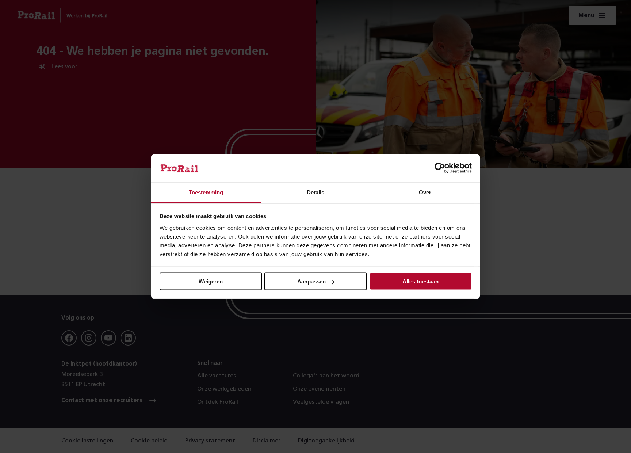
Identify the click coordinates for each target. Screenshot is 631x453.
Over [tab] (425, 192)
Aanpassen (311, 281)
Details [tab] (315, 192)
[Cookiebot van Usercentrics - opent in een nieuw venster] (440, 168)
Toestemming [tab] (206, 192)
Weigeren (211, 281)
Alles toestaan (420, 281)
